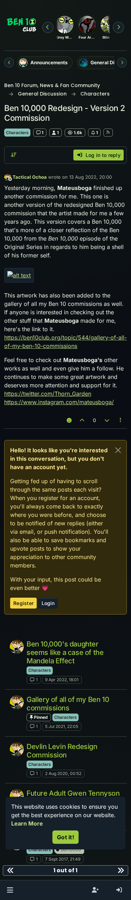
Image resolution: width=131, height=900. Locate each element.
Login (48, 603)
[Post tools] (121, 420)
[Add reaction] (69, 420)
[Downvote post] (107, 420)
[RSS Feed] (108, 132)
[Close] (118, 450)
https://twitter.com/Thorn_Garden (47, 393)
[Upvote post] (82, 420)
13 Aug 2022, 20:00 (90, 177)
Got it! (65, 837)
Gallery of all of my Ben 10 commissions (68, 703)
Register (23, 603)
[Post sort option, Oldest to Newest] (13, 155)
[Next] (122, 62)
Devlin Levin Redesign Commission (62, 750)
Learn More (27, 823)
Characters (17, 132)
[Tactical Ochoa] (17, 647)
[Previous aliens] (47, 27)
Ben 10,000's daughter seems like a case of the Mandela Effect (65, 652)
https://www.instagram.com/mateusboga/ (59, 402)
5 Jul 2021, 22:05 (61, 726)
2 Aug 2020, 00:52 (63, 773)
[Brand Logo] (22, 25)
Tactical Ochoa (30, 177)
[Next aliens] (118, 27)
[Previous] (9, 62)
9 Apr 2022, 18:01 (62, 679)
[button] (10, 890)
